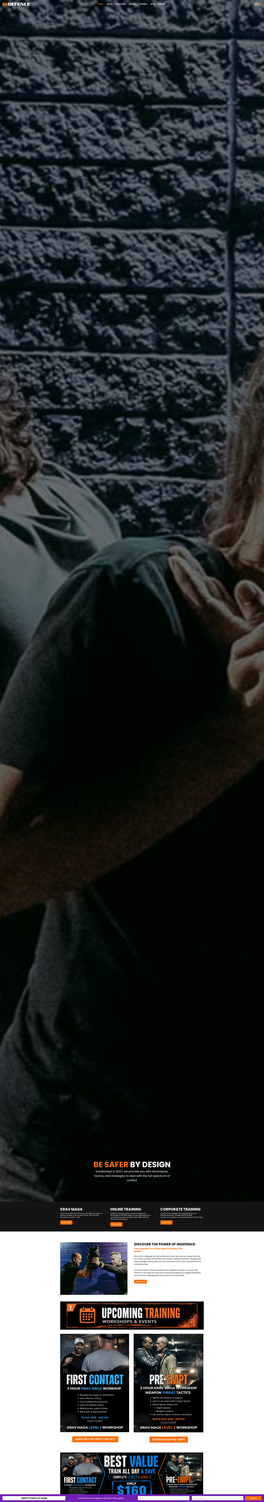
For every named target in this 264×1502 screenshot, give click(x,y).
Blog (153, 4)
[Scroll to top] (258, 1495)
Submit (253, 1498)
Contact (161, 4)
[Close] (262, 1492)
